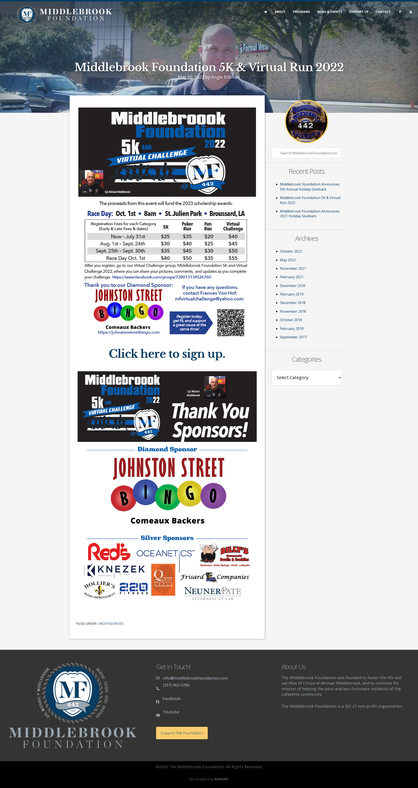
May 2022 (288, 260)
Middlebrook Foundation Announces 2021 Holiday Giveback (310, 213)
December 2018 (292, 302)
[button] (182, 733)
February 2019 (291, 294)
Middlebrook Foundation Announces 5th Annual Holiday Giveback (310, 186)
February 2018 (291, 328)
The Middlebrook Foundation (64, 14)
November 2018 (293, 311)
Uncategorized (110, 623)
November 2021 (293, 268)
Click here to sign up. (167, 354)
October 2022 (291, 251)
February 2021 (291, 277)
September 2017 (293, 337)
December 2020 (292, 285)
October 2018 (291, 319)
